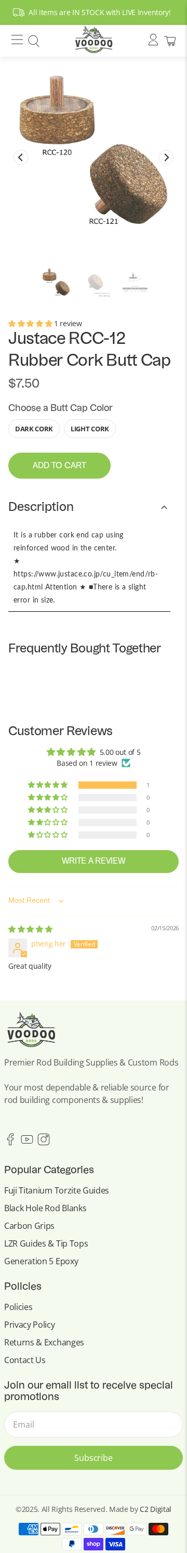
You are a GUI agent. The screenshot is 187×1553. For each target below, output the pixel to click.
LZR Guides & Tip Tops (46, 1243)
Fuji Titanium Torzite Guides (56, 1190)
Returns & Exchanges (44, 1342)
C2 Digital (155, 1509)
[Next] (165, 157)
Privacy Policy (29, 1324)
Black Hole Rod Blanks (45, 1208)
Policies (18, 1307)
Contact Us (25, 1360)
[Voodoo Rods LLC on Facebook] (10, 1143)
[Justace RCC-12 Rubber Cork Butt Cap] (93, 150)
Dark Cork (34, 428)
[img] (30, 929)
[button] (31, 323)
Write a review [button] (94, 861)
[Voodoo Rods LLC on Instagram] (43, 1143)
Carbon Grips (29, 1225)
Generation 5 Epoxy (41, 1261)
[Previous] (21, 157)
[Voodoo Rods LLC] (93, 41)
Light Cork (90, 428)
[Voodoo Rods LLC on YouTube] (27, 1143)
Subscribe (93, 1458)
